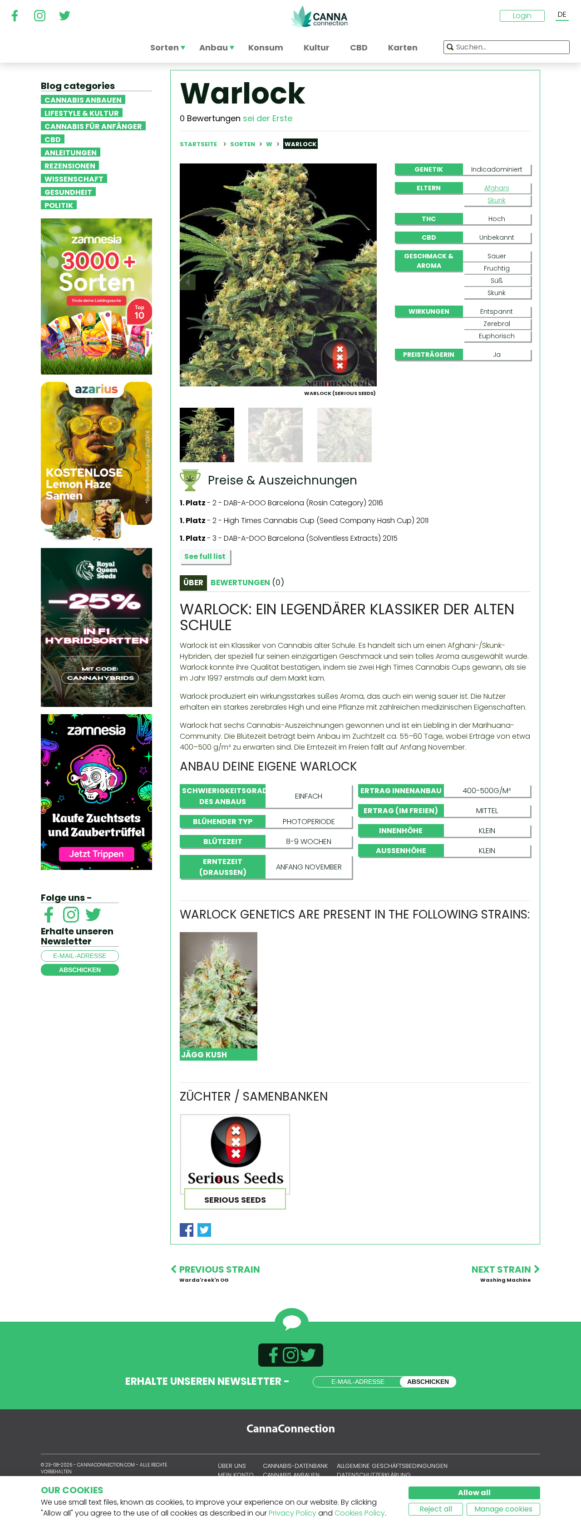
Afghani (496, 188)
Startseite (198, 144)
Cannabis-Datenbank (295, 1466)
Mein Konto (236, 1475)
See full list (205, 556)
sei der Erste (267, 118)
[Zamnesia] (96, 296)
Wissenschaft (73, 178)
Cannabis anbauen (83, 99)
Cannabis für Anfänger (93, 125)
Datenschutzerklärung (374, 1475)
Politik (58, 204)
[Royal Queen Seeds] (96, 627)
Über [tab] (193, 582)
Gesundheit (68, 191)
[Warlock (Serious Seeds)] (278, 274)
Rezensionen (69, 165)
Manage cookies (503, 1509)
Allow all (474, 1492)
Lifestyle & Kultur (81, 112)
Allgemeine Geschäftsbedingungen (392, 1466)
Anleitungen (70, 152)
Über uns (232, 1466)
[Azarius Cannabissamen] (96, 460)
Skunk (496, 200)
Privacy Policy (292, 1513)
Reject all (435, 1509)
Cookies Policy (360, 1513)
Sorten (243, 144)
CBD (52, 138)
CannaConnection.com (319, 16)
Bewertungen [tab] (247, 582)
